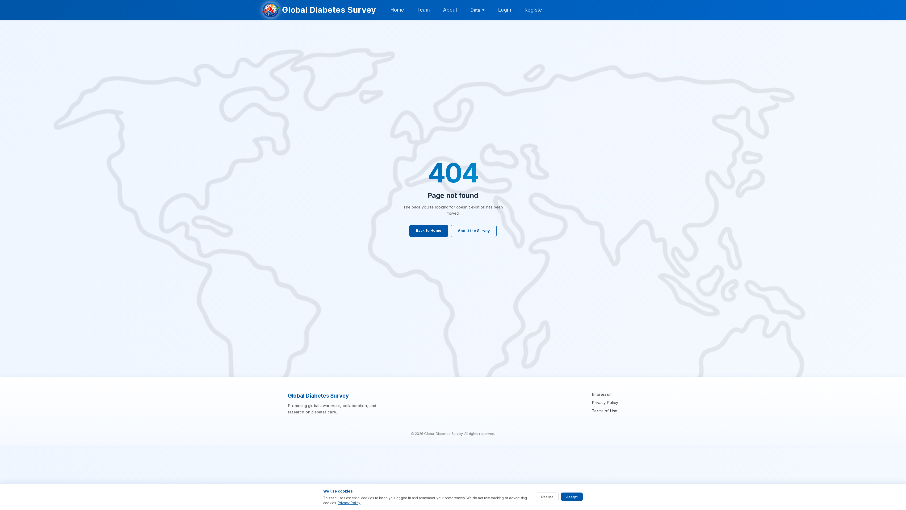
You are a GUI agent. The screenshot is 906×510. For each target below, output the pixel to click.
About (450, 10)
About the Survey (474, 231)
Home (397, 10)
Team (423, 10)
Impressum (602, 394)
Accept (572, 497)
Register (534, 10)
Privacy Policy (605, 402)
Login (504, 10)
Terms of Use (604, 410)
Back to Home (428, 230)
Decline (547, 497)
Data (477, 10)
